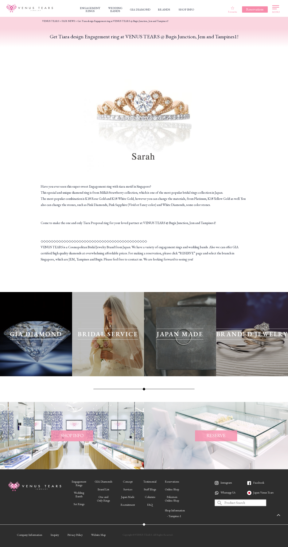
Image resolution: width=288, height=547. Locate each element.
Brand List (103, 489)
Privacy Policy (75, 535)
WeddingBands (79, 494)
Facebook (258, 482)
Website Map (98, 535)
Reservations (172, 481)
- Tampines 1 (174, 516)
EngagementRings (79, 483)
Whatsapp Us (228, 492)
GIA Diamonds (103, 481)
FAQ (150, 505)
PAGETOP (278, 515)
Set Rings (79, 504)
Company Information (29, 535)
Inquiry (55, 535)
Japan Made (128, 497)
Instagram (226, 482)
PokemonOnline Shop (172, 498)
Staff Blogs (150, 489)
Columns (150, 497)
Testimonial (149, 481)
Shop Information (175, 510)
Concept (128, 481)
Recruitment (128, 505)
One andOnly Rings (103, 498)
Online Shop (172, 489)
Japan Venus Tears (263, 492)
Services (127, 489)
